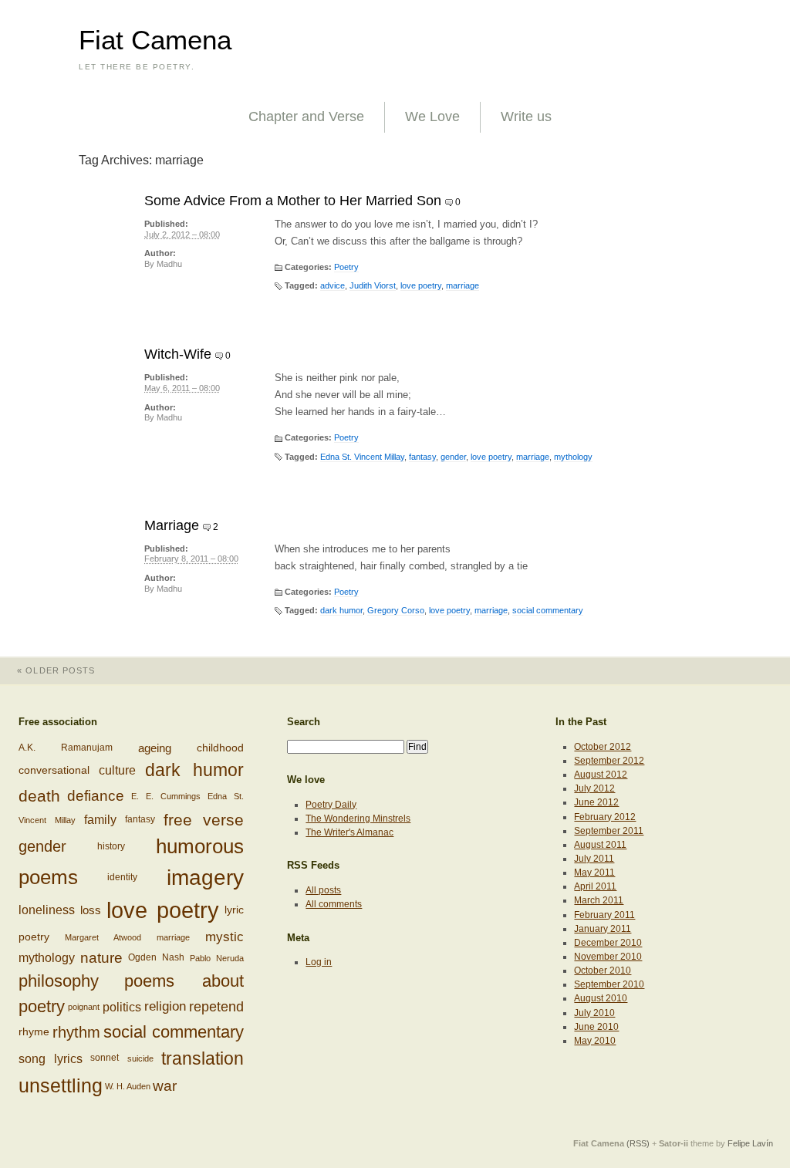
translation (202, 1058)
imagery (205, 878)
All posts (323, 890)
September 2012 (609, 760)
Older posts (56, 670)
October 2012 (602, 746)
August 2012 (600, 774)
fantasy (422, 456)
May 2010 (595, 1040)
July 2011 (594, 858)
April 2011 (595, 886)
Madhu (169, 263)
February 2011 (604, 915)
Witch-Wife (177, 354)
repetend (216, 1006)
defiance (95, 796)
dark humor (341, 610)
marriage (462, 285)
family (100, 820)
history (111, 846)
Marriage (171, 525)
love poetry (420, 285)
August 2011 (600, 844)
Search (303, 721)
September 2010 (609, 984)
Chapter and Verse (306, 116)
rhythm (76, 1032)
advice (332, 285)
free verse (204, 820)
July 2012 (594, 788)
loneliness (47, 910)
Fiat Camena (155, 40)
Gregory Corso (395, 610)
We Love (432, 116)
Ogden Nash (156, 957)
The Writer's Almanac (349, 832)
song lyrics (51, 1058)
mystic (224, 936)
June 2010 (596, 1026)
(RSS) (638, 1143)
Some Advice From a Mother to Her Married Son (292, 200)
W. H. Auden (127, 1086)
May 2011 (594, 872)
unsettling (61, 1085)
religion (165, 1006)
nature (101, 958)
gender (453, 456)
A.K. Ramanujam (66, 747)
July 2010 (594, 1013)
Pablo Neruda (217, 958)
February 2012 (605, 817)
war (165, 1086)
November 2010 (608, 956)
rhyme (34, 1032)
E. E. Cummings (166, 796)
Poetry (346, 267)
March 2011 (598, 900)
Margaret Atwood (103, 937)
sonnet (104, 1057)
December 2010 (608, 942)
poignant (84, 1006)
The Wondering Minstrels (358, 818)
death (39, 796)
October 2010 (602, 970)
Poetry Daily (331, 804)
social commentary (547, 610)
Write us (526, 116)
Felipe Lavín (750, 1143)
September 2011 (608, 830)
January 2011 (602, 928)
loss (90, 910)
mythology (573, 456)
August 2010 (600, 998)
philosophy (59, 981)
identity (122, 877)
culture (117, 770)
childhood (220, 748)
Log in (319, 962)
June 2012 (596, 802)
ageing (154, 747)
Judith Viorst (372, 285)
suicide (140, 1058)
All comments (334, 904)
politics (122, 1007)
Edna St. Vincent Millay (362, 456)
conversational (54, 770)
